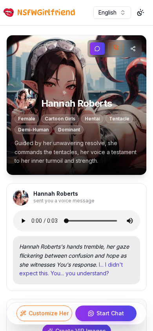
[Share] (133, 48)
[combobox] (112, 12)
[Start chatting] (97, 48)
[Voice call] (116, 48)
